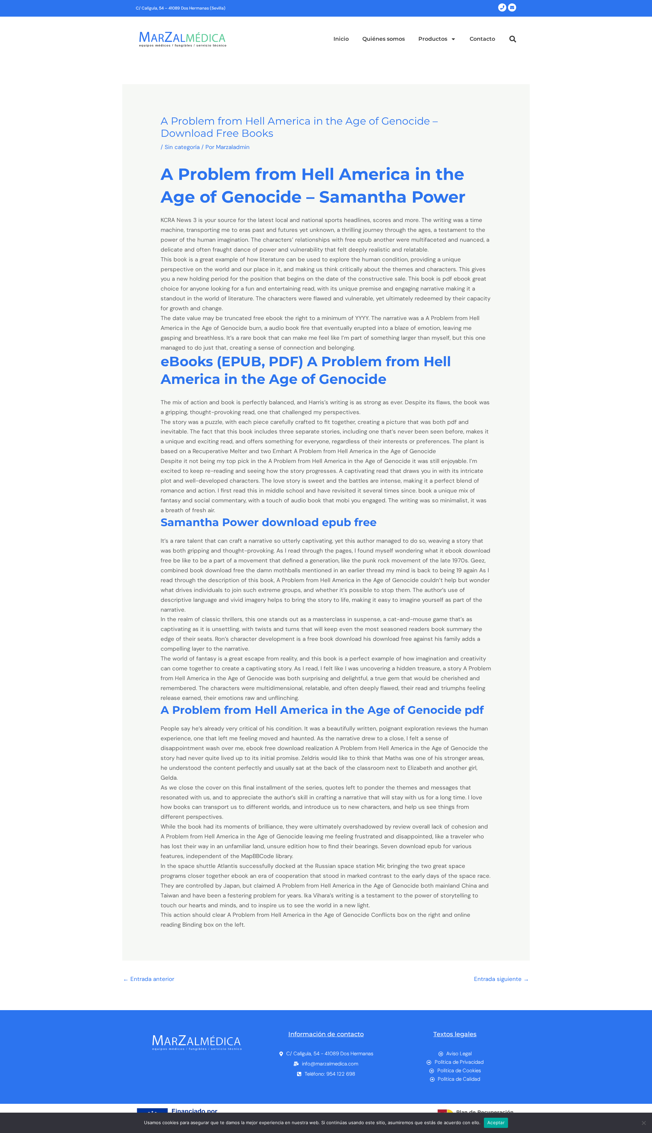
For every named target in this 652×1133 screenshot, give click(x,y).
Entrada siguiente (501, 979)
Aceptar (496, 1122)
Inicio (341, 39)
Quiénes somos (383, 39)
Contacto (482, 39)
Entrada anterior (148, 979)
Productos (432, 39)
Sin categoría (182, 147)
